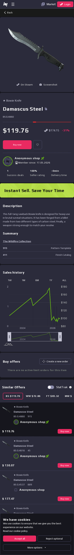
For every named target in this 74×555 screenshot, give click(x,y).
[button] (48, 85)
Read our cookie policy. (15, 530)
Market (51, 4)
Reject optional (54, 538)
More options (34, 547)
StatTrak (62, 387)
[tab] (13, 396)
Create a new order (57, 361)
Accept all (19, 538)
